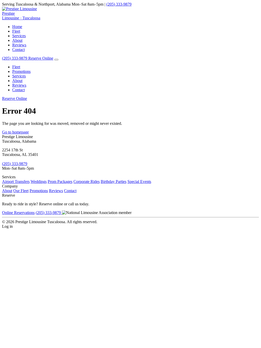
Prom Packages (60, 181)
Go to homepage (15, 132)
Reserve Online (40, 58)
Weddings (39, 181)
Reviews (19, 45)
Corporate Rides (86, 181)
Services (19, 36)
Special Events (139, 181)
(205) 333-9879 (119, 4)
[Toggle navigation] (56, 59)
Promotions (21, 71)
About (17, 40)
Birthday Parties (113, 181)
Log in (7, 226)
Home (17, 26)
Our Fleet (21, 191)
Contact (18, 49)
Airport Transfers (16, 181)
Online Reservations (18, 212)
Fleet (16, 31)
